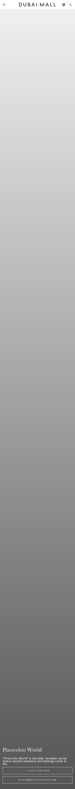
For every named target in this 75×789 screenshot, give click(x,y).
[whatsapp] (64, 4)
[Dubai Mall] (37, 4)
